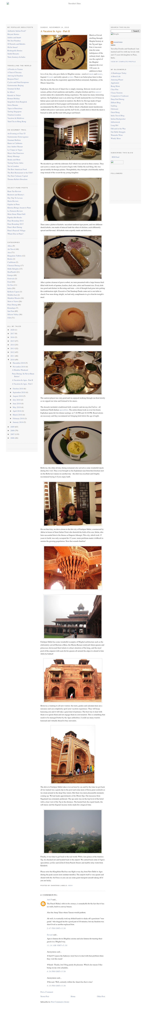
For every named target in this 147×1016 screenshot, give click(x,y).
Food (9, 282)
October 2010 (18, 388)
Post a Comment (46, 992)
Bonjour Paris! (13, 79)
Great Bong (115, 112)
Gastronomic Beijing (15, 85)
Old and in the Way (118, 128)
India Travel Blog (117, 115)
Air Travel (11, 249)
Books (9, 259)
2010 (12, 359)
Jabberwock (115, 122)
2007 (12, 434)
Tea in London (13, 166)
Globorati (114, 109)
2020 (12, 329)
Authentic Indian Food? (16, 31)
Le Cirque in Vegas (14, 150)
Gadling (114, 105)
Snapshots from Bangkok (17, 101)
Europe (10, 275)
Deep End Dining (117, 99)
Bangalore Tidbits (14, 255)
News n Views (12, 301)
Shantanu (118, 42)
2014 (12, 344)
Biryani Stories (13, 34)
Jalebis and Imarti (14, 37)
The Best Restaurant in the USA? (20, 172)
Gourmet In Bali (13, 88)
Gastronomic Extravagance (17, 136)
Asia (9, 252)
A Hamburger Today (118, 73)
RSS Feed (115, 157)
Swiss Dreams (12, 105)
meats (91, 74)
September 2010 (19, 392)
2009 (12, 426)
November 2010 (19, 366)
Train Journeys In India (16, 57)
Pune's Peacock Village (16, 230)
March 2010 (18, 414)
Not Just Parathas (14, 40)
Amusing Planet (117, 79)
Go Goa (10, 285)
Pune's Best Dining (14, 227)
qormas (70, 77)
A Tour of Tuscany (14, 72)
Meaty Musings (13, 156)
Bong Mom (115, 86)
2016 (12, 337)
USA (9, 317)
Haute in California (14, 143)
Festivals (10, 278)
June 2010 (17, 403)
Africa (9, 245)
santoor (98, 92)
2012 (12, 352)
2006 (12, 438)
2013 (12, 348)
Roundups (11, 308)
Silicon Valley (13, 314)
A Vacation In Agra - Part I (22, 384)
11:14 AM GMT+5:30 (57, 945)
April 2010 (17, 411)
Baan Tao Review (14, 191)
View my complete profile (123, 61)
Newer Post (44, 996)
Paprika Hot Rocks (14, 217)
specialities (63, 409)
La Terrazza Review (15, 211)
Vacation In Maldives (15, 118)
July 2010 (17, 399)
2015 (12, 341)
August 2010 (18, 396)
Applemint (115, 82)
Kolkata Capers (13, 291)
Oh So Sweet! (12, 47)
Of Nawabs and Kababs (16, 44)
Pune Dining (12, 304)
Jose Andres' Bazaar (15, 146)
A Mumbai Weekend (20, 370)
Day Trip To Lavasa (15, 198)
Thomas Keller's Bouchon (17, 179)
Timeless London (14, 114)
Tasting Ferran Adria (15, 163)
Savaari (50, 934)
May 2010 (17, 407)
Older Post (101, 996)
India (9, 288)
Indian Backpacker (118, 119)
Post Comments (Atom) (60, 1002)
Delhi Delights (13, 268)
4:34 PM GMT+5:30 (56, 971)
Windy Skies (116, 138)
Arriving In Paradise (15, 75)
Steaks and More (13, 159)
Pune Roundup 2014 (15, 220)
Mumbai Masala (13, 298)
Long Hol (114, 125)
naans (99, 74)
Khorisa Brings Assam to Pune (19, 207)
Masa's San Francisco (15, 153)
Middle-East (12, 295)
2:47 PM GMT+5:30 (56, 928)
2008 (12, 430)
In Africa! (11, 92)
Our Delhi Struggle (118, 132)
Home (73, 996)
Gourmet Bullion (14, 140)
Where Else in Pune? (15, 233)
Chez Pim (114, 89)
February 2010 (19, 418)
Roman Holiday (13, 98)
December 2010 (19, 363)
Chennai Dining (13, 265)
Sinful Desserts (13, 53)
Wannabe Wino (117, 135)
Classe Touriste (117, 92)
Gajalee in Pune (13, 204)
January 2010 (18, 422)
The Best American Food (17, 169)
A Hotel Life (115, 76)
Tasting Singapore (14, 111)
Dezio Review (12, 201)
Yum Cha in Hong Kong (16, 121)
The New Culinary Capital (17, 176)
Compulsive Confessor (119, 96)
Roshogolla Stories (14, 50)
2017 (12, 333)
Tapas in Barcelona (14, 108)
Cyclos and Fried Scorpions (18, 82)
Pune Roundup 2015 (15, 224)
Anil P (49, 899)
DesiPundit (11, 272)
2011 (12, 356)
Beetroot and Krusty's (15, 194)
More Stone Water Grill (16, 214)
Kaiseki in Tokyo (14, 95)
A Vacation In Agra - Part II (22, 380)
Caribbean (11, 262)
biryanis (50, 77)
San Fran (10, 311)
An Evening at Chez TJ (16, 133)
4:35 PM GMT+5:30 (56, 985)
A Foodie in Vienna (15, 69)
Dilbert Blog (116, 102)
